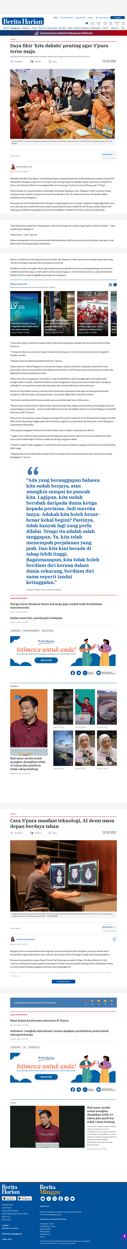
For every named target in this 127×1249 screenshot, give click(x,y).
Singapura (15, 28)
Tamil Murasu (45, 1234)
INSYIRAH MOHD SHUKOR (25, 939)
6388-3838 (7, 1239)
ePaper (90, 18)
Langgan (117, 17)
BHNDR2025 (15, 631)
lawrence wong (47, 631)
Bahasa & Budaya (81, 28)
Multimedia (95, 28)
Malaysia (25, 28)
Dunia (34, 28)
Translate (37, 61)
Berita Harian (45, 1231)
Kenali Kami (6, 1208)
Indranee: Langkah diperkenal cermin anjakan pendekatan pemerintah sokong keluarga (59, 1032)
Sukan (70, 28)
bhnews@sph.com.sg (53, 1214)
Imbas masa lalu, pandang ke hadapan (36, 618)
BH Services (6, 1220)
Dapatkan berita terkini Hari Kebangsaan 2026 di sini (66, 33)
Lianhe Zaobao (45, 1229)
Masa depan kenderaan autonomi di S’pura (39, 1020)
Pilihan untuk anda (18, 284)
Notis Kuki (6, 1217)
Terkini (6, 28)
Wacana (62, 28)
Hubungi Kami (7, 1205)
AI (24, 1047)
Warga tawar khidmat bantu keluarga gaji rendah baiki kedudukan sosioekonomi (56, 605)
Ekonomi (42, 28)
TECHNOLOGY (34, 1047)
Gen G (105, 28)
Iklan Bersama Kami (10, 1228)
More (113, 28)
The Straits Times (47, 1224)
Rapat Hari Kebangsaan (31, 631)
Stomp (42, 1237)
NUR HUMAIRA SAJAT (24, 167)
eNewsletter (80, 18)
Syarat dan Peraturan (10, 1211)
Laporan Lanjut (63, 981)
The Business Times (48, 1226)
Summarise (18, 61)
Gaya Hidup (52, 28)
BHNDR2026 (15, 1047)
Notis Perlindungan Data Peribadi (15, 1214)
